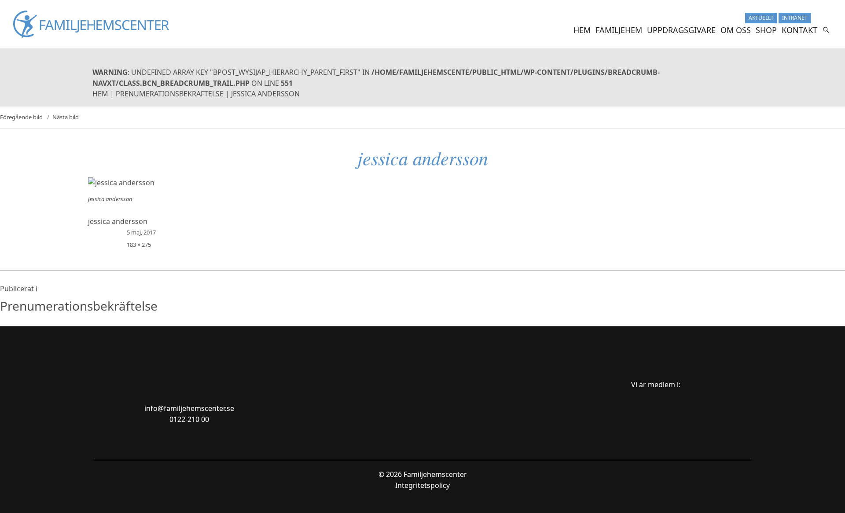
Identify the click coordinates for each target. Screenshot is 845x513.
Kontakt (799, 30)
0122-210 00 (189, 419)
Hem (582, 30)
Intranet (795, 18)
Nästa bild (65, 117)
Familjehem (618, 30)
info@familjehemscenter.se (189, 408)
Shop (766, 30)
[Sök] (826, 30)
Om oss (735, 30)
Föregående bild (21, 117)
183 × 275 (139, 245)
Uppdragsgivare (681, 30)
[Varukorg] (816, 18)
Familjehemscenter (435, 474)
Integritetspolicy (422, 485)
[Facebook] (826, 18)
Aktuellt (761, 18)
